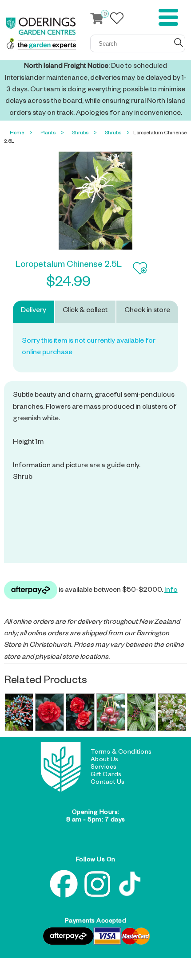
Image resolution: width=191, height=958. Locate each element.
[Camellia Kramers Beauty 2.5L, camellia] (80, 712)
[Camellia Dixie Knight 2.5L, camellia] (50, 712)
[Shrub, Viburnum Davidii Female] (19, 712)
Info (171, 591)
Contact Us (108, 782)
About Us (105, 760)
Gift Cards (106, 775)
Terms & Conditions (121, 752)
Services (104, 767)
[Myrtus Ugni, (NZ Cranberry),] (111, 712)
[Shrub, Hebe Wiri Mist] (172, 712)
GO (178, 42)
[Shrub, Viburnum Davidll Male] (141, 712)
